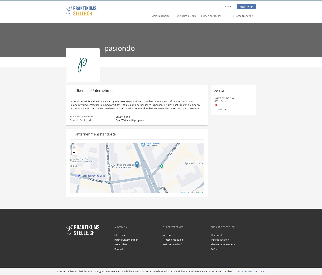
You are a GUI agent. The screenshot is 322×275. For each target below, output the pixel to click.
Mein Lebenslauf (161, 15)
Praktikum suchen (186, 15)
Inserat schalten (220, 239)
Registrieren (246, 6)
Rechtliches (120, 244)
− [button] (74, 152)
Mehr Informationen (246, 271)
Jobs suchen (169, 235)
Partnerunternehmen (126, 239)
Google (200, 192)
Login (228, 6)
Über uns (119, 235)
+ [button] (74, 147)
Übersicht (216, 235)
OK (263, 271)
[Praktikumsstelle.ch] (81, 11)
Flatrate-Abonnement (223, 244)
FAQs (214, 249)
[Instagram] (79, 242)
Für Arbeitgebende (242, 15)
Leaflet (183, 192)
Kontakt (118, 249)
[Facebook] (68, 242)
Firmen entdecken (211, 15)
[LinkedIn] (74, 242)
